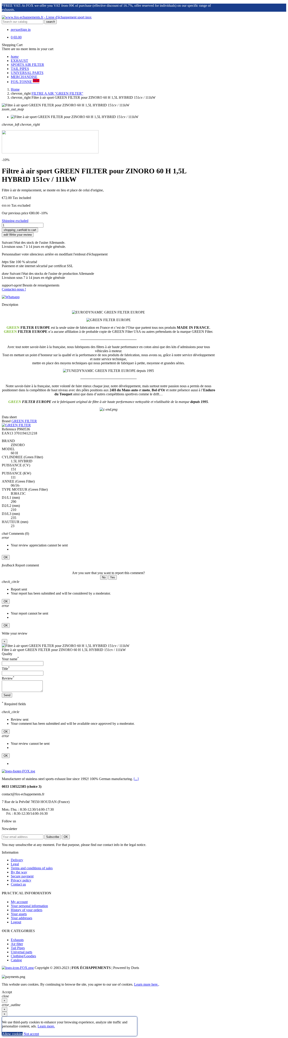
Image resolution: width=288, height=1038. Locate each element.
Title (6, 669)
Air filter (17, 944)
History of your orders (26, 910)
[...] (136, 779)
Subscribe (52, 837)
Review (8, 678)
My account (19, 902)
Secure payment (22, 876)
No (104, 577)
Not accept (31, 1034)
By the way (19, 872)
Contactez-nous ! (14, 289)
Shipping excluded (15, 221)
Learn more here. (146, 984)
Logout (16, 922)
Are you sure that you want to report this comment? (108, 573)
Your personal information (29, 906)
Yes (112, 577)
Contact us (18, 884)
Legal (15, 864)
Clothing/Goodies (23, 956)
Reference (9, 429)
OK (6, 557)
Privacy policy (21, 880)
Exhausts (17, 940)
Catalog (16, 960)
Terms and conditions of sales (32, 868)
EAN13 (7, 433)
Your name (10, 659)
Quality (7, 654)
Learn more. (46, 1026)
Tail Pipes (18, 948)
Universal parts (21, 952)
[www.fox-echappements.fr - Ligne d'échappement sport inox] (47, 17)
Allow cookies (12, 1034)
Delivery (17, 860)
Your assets (19, 914)
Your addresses (21, 918)
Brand (6, 421)
